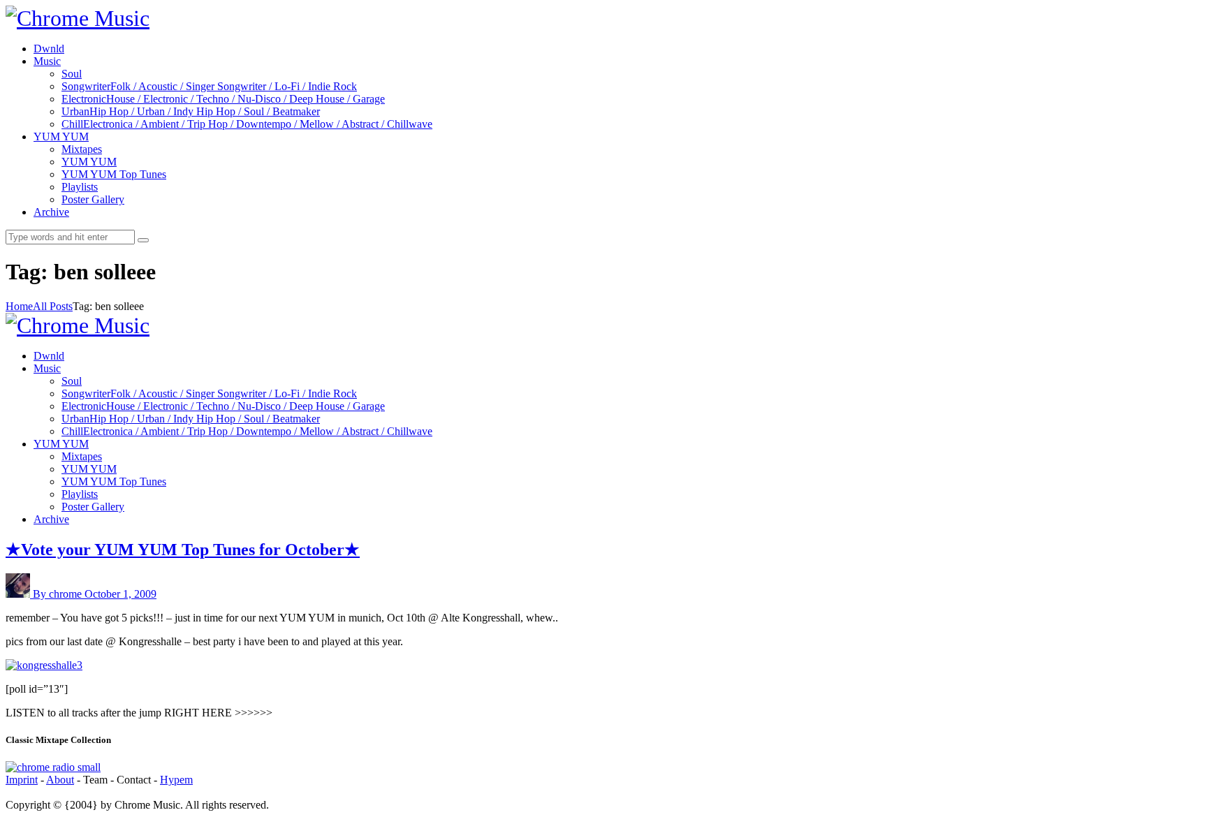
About (60, 780)
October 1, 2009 (120, 594)
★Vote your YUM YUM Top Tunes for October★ (183, 549)
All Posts (53, 306)
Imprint (22, 780)
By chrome (59, 594)
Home (19, 306)
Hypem (176, 780)
